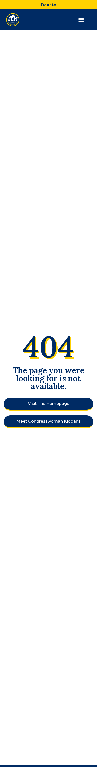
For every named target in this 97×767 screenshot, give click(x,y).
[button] (81, 19)
